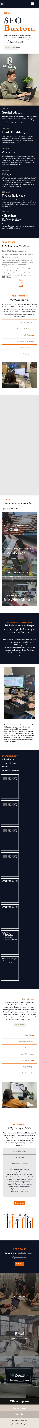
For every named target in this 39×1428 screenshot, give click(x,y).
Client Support (19, 1401)
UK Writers (28, 335)
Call (19, 1292)
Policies (20, 1414)
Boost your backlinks (24, 1048)
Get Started (19, 459)
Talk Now (19, 1264)
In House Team (26, 348)
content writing (11, 304)
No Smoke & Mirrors (24, 341)
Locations (19, 1407)
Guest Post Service (25, 1041)
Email (19, 1333)
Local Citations (26, 1054)
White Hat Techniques (24, 329)
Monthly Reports (26, 354)
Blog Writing (27, 1066)
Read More (10, 47)
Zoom (19, 1375)
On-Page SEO (27, 1073)
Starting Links (27, 999)
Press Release (27, 1060)
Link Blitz (28, 1035)
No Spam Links (26, 322)
